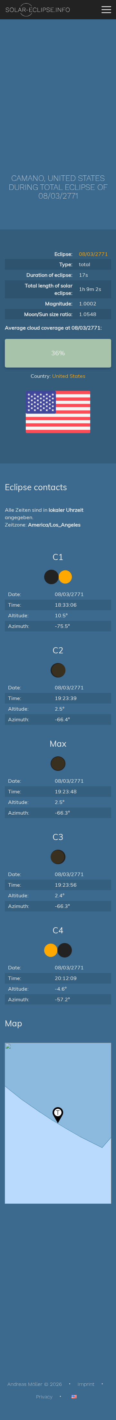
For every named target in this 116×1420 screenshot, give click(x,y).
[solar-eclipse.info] (37, 10)
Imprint (86, 1384)
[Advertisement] (58, 87)
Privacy (44, 1397)
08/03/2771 (93, 254)
